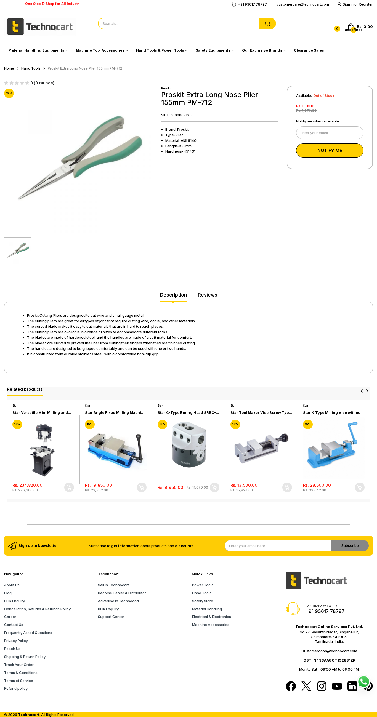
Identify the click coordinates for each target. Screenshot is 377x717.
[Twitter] (306, 686)
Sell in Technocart (113, 585)
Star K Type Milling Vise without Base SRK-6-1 (332, 412)
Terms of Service (18, 680)
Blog (8, 593)
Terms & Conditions (21, 672)
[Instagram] (322, 686)
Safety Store (202, 601)
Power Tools (202, 585)
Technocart (28, 714)
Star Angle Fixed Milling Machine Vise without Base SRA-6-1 (115, 412)
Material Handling (207, 609)
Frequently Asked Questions (28, 632)
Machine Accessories (210, 624)
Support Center (111, 616)
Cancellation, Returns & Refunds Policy (37, 609)
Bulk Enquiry (14, 601)
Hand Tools (201, 593)
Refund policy (16, 688)
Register (366, 4)
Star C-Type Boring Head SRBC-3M (187, 412)
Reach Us (12, 648)
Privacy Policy (16, 640)
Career (10, 616)
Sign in (348, 4)
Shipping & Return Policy (25, 656)
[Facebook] (291, 686)
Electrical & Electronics (211, 616)
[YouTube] (337, 687)
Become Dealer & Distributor (122, 593)
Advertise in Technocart (118, 601)
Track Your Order (19, 664)
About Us (12, 585)
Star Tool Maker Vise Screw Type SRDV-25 (260, 412)
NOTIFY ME (329, 150)
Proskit (166, 88)
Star (15, 405)
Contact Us (13, 624)
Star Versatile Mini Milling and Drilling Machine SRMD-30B (40, 412)
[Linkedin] (352, 686)
